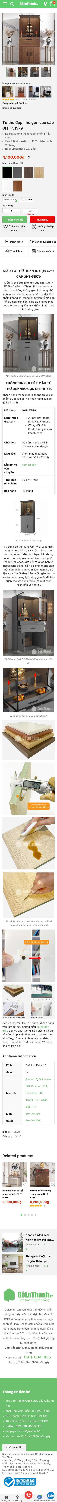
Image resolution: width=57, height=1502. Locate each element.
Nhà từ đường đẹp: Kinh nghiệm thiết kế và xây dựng (38, 1237)
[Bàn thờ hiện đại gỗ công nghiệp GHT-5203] (14, 1174)
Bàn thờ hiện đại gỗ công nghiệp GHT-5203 (12, 1194)
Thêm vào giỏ (14, 219)
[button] (14, 1447)
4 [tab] (32, 1215)
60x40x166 (33, 1113)
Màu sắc (7, 163)
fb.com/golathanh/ (28, 1431)
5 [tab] (35, 1215)
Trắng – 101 (32, 1099)
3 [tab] (28, 1215)
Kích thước (8, 195)
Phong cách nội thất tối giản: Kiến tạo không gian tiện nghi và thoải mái (38, 1259)
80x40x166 (33, 1120)
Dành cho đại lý (45, 251)
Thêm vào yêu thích (16, 228)
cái (30, 210)
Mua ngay (42, 219)
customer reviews (26, 99)
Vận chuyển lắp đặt (45, 241)
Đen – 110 (31, 1079)
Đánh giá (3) (17, 241)
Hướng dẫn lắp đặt (45, 228)
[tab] (12, 4)
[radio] (7, 172)
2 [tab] (25, 1215)
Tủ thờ (18, 1136)
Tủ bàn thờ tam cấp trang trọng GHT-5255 (40, 1194)
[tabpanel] (14, 1184)
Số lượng (7, 205)
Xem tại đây (29, 464)
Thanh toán (16, 251)
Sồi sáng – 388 (34, 1093)
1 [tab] (21, 1215)
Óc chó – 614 (39, 1086)
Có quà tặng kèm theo (15, 103)
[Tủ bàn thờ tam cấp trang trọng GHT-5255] (42, 1174)
